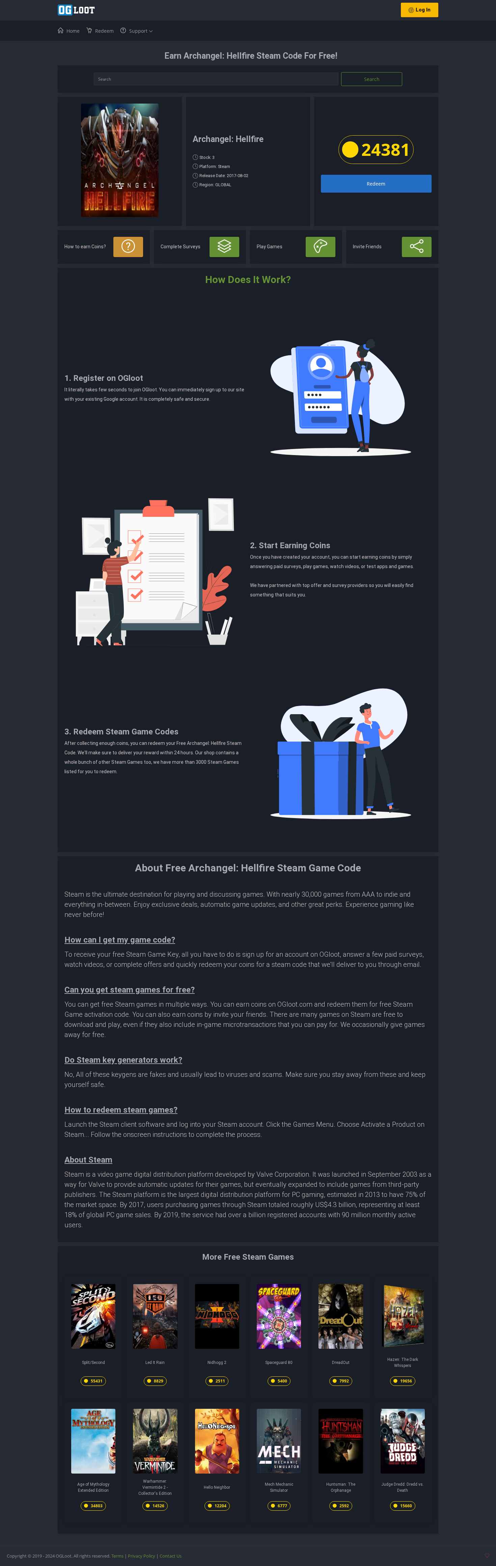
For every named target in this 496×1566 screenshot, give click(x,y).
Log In (423, 10)
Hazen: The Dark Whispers (402, 1362)
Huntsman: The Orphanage (340, 1487)
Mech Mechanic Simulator (279, 1487)
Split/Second (93, 1362)
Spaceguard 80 (279, 1362)
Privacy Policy (141, 1556)
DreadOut (341, 1362)
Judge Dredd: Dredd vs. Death (402, 1487)
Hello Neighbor (217, 1487)
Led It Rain (155, 1362)
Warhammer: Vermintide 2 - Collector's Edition (155, 1487)
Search (372, 79)
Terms (117, 1556)
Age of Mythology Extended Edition (93, 1487)
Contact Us (171, 1556)
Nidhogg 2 (217, 1362)
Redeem (376, 183)
